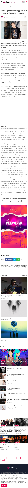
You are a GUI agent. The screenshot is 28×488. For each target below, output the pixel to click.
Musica (8, 6)
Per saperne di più (22, 482)
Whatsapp (18, 259)
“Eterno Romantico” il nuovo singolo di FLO (16, 393)
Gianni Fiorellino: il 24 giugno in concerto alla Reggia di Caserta (7, 446)
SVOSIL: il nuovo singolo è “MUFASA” (9, 318)
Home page (3, 6)
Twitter (14, 259)
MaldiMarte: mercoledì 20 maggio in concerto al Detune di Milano (20, 446)
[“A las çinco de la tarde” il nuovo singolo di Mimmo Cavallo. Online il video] (3, 388)
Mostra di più (24, 275)
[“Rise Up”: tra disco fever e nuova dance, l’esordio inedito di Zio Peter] (3, 382)
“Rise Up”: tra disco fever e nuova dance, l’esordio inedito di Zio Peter (15, 381)
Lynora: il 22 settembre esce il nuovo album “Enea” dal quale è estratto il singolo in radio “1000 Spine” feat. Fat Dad (16, 375)
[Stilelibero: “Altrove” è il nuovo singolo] (3, 370)
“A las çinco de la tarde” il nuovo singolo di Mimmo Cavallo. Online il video (12, 296)
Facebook (10, 259)
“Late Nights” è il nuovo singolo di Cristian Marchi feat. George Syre (17, 400)
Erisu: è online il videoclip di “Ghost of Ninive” (11, 339)
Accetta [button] (4, 485)
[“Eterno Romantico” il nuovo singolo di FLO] (3, 395)
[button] (26, 2)
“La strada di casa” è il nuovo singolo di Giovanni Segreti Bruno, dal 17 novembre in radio (17, 406)
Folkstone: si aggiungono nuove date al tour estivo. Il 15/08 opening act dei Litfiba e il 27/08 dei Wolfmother (6, 429)
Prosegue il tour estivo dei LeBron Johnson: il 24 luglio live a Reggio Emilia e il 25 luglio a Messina (20, 429)
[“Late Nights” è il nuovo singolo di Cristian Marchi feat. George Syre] (3, 401)
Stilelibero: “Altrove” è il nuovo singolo (15, 368)
